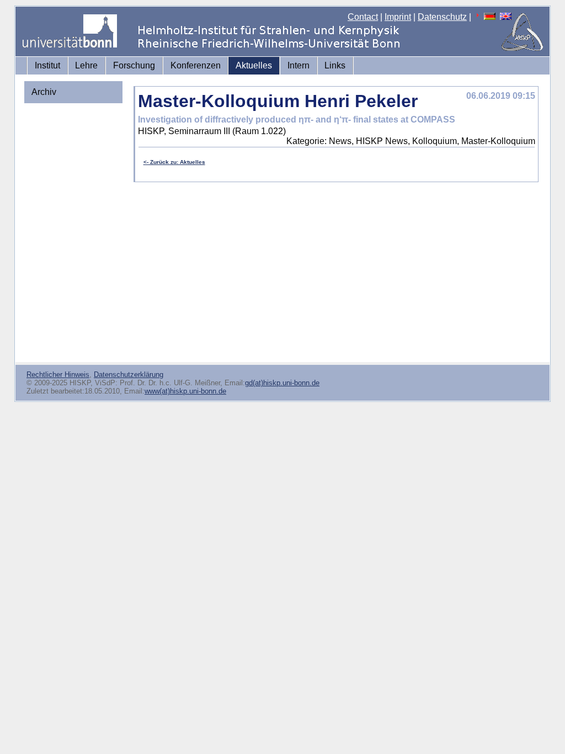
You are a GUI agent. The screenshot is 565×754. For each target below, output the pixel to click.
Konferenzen (195, 65)
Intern (298, 65)
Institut (47, 65)
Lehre (86, 65)
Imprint (398, 17)
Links (334, 65)
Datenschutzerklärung (128, 374)
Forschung (134, 65)
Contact (363, 17)
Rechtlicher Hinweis (57, 374)
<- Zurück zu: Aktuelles (174, 162)
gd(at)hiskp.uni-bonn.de (282, 383)
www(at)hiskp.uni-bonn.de (185, 391)
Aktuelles (254, 65)
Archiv (43, 92)
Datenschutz (442, 17)
